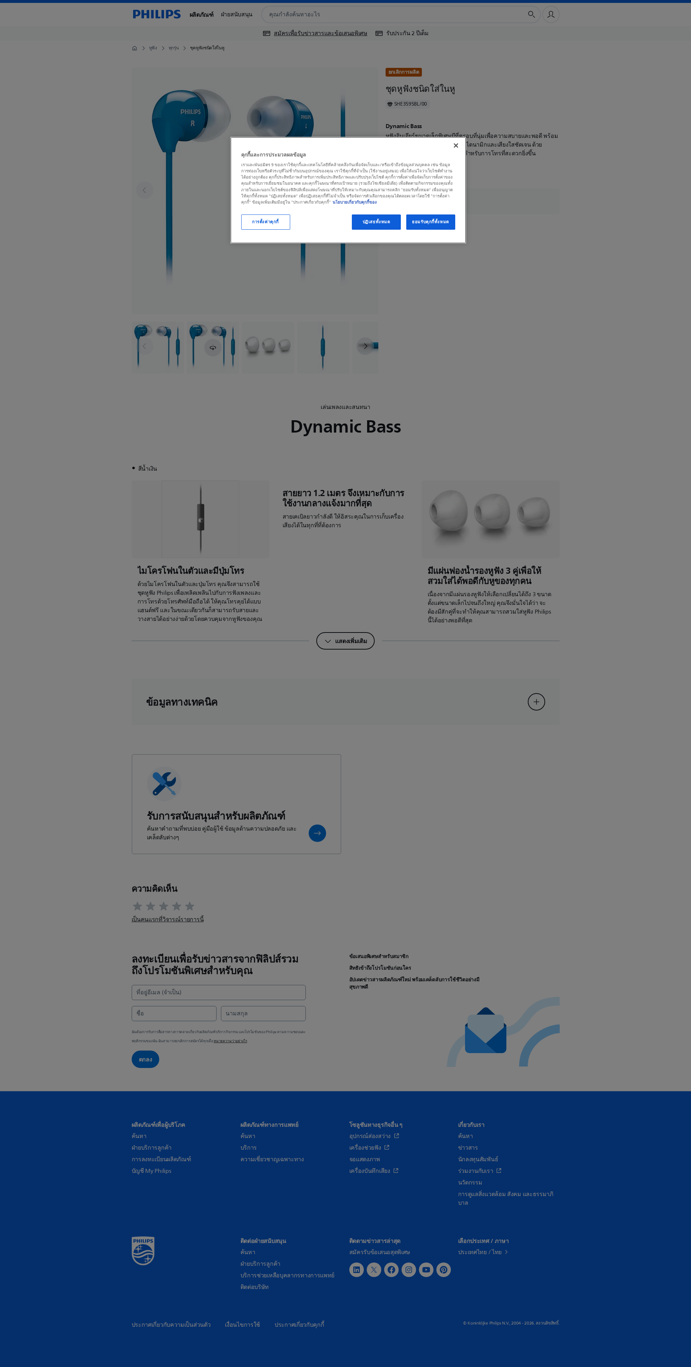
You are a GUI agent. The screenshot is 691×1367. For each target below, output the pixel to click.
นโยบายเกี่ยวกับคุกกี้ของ (355, 202)
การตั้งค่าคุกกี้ (265, 221)
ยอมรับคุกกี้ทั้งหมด (430, 221)
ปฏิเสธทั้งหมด (376, 221)
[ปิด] (456, 146)
